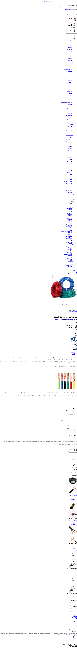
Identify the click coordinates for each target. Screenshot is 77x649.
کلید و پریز (71, 124)
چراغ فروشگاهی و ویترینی (68, 69)
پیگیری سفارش (73, 270)
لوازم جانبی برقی (70, 264)
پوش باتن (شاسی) (69, 139)
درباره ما (74, 268)
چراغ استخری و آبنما (69, 226)
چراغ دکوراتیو (70, 234)
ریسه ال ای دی (69, 75)
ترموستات (70, 146)
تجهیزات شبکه (71, 185)
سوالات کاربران (73, 353)
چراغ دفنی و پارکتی (69, 108)
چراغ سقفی (70, 64)
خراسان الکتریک (56, 319)
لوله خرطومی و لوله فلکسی (67, 181)
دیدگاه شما (75, 459)
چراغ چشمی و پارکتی (68, 97)
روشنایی (72, 62)
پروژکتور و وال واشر (69, 84)
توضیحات (73, 350)
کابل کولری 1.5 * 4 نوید (73, 594)
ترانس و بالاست (69, 247)
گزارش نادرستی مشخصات (73, 311)
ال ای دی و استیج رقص (68, 106)
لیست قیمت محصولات (71, 629)
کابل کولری (70, 51)
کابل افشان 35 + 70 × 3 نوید (73, 520)
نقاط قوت (75, 450)
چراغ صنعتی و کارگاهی (68, 217)
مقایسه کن (64, 607)
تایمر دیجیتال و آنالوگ (68, 141)
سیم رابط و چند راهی (68, 265)
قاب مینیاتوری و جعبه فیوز (68, 183)
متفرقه (71, 260)
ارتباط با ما (73, 269)
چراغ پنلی (70, 93)
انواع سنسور (70, 80)
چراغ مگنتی (70, 73)
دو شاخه (70, 243)
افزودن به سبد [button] (73, 499)
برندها (74, 267)
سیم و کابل (71, 40)
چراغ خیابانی (70, 104)
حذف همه (67, 607)
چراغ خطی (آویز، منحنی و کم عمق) (66, 102)
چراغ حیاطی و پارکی (69, 230)
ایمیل (76, 447)
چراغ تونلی (70, 95)
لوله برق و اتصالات (70, 179)
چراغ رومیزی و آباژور (68, 115)
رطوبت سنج (70, 152)
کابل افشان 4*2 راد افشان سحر (72, 495)
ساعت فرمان (70, 251)
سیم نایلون (70, 209)
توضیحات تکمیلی (72, 351)
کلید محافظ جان (69, 172)
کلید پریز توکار (70, 126)
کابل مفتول (70, 53)
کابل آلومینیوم (70, 60)
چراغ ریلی (70, 117)
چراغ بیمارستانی (69, 91)
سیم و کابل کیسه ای (69, 213)
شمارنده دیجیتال (69, 157)
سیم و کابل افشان (69, 42)
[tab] (37, 350)
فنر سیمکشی (70, 163)
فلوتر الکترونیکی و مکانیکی (68, 161)
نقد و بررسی (73, 354)
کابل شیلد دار (70, 58)
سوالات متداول (73, 628)
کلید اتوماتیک (70, 168)
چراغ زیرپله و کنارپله (69, 119)
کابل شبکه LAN (69, 49)
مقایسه (74, 498)
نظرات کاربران (73, 352)
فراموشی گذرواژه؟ (68, 9)
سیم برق (61, 319)
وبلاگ (74, 622)
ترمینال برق (70, 148)
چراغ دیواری (70, 113)
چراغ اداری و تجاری (69, 86)
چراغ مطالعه (70, 71)
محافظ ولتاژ (70, 192)
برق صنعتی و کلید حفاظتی (69, 135)
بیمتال (71, 137)
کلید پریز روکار (69, 128)
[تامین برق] (72, 19)
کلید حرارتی (70, 170)
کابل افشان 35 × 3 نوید (73, 545)
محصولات (73, 206)
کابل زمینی (70, 47)
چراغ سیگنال (70, 150)
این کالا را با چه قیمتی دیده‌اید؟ (72, 327)
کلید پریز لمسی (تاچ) (69, 130)
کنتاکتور (70, 174)
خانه (74, 205)
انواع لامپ (70, 82)
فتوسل (71, 159)
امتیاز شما (75, 449)
